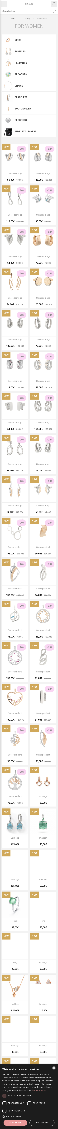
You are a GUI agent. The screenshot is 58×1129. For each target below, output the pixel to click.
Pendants (21, 63)
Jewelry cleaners (25, 131)
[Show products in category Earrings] (8, 51)
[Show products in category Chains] (8, 86)
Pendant (43, 838)
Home (13, 18)
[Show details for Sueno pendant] (43, 531)
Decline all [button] (41, 1122)
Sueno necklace (15, 547)
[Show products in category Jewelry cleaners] (8, 131)
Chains (19, 86)
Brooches (21, 74)
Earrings (20, 51)
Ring (15, 921)
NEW (6, 147)
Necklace (15, 1004)
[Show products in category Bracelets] (8, 97)
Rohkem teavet (39, 1090)
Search (55, 11)
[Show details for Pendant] (43, 821)
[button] (29, 1116)
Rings (18, 40)
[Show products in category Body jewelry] (8, 108)
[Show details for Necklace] (15, 988)
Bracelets (21, 97)
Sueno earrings (15, 173)
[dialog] (29, 1096)
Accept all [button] (15, 1122)
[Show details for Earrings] (43, 780)
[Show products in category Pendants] (8, 63)
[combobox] (26, 11)
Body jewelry (23, 108)
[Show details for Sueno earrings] (15, 157)
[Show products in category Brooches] (8, 74)
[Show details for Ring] (15, 905)
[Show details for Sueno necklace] (15, 531)
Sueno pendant (43, 547)
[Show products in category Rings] (8, 40)
